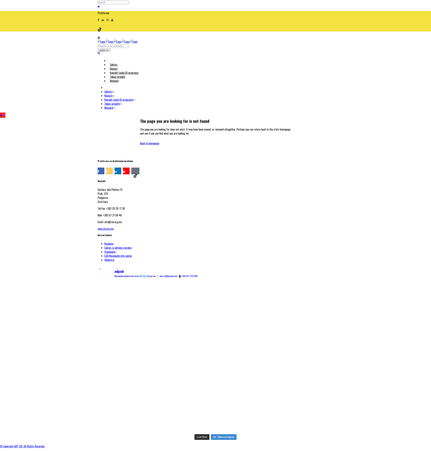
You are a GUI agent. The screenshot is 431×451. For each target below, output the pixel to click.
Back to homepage (149, 143)
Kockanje (108, 244)
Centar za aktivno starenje (117, 248)
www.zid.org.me (105, 229)
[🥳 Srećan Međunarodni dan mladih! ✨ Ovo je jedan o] (136, 300)
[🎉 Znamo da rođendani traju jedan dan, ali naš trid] (294, 399)
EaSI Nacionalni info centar (118, 256)
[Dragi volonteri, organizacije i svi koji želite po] (294, 332)
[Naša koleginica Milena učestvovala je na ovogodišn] (215, 407)
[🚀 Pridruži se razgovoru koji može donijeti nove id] (215, 296)
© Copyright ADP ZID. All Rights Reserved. (22, 446)
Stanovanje (109, 252)
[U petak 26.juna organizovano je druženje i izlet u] (136, 405)
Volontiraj (109, 260)
